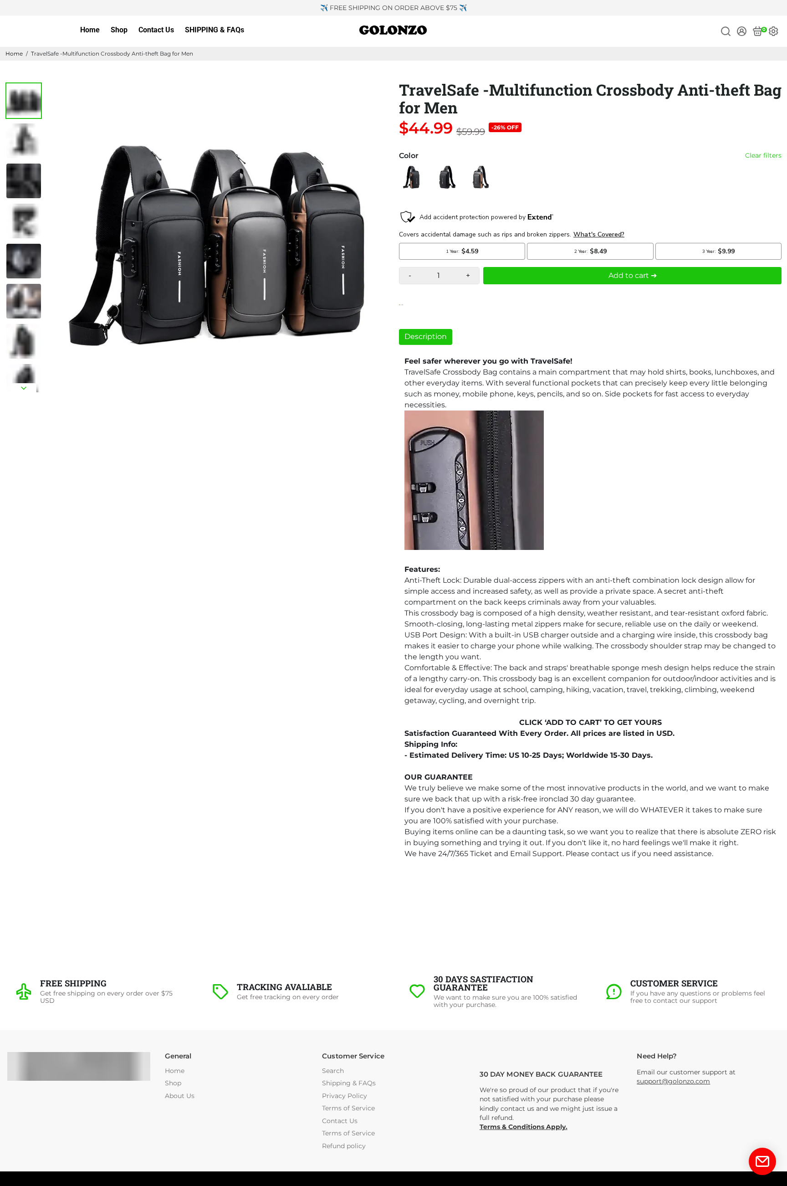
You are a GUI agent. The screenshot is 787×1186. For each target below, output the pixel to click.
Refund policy (344, 1146)
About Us (179, 1096)
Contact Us (156, 30)
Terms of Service (348, 1108)
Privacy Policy (344, 1096)
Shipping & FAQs (349, 1083)
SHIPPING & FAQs (214, 30)
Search (333, 1071)
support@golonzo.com (673, 1081)
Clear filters (763, 155)
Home (90, 30)
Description (425, 336)
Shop (119, 30)
